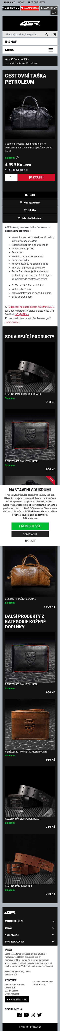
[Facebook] (20, 1015)
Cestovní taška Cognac (20, 598)
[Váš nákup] (54, 34)
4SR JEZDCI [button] (12, 934)
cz (53, 12)
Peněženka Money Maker (21, 461)
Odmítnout (30, 534)
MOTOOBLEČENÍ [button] (14, 921)
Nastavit (30, 540)
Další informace (30, 518)
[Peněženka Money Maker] (30, 434)
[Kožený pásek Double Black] (30, 367)
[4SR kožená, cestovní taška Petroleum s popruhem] (30, 23)
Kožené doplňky (20, 59)
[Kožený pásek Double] (30, 859)
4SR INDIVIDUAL (12, 8)
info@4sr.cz (40, 984)
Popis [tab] (32, 194)
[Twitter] (40, 1015)
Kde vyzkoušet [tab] (32, 202)
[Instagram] (33, 1015)
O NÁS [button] (8, 928)
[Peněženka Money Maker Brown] (30, 724)
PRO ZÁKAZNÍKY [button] (14, 941)
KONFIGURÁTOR (31, 8)
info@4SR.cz (22, 314)
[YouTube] (27, 1015)
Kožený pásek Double (19, 885)
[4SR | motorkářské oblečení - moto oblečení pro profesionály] (6, 59)
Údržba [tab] (32, 210)
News (21, 2)
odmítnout (42, 514)
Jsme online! (12, 322)
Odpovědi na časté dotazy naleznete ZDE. (32, 306)
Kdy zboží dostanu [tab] (32, 218)
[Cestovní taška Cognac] (30, 571)
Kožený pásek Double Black (23, 394)
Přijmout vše (30, 526)
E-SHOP (11, 41)
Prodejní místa (36, 2)
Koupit (38, 177)
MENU (9, 49)
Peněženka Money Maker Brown (26, 751)
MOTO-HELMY (50, 8)
